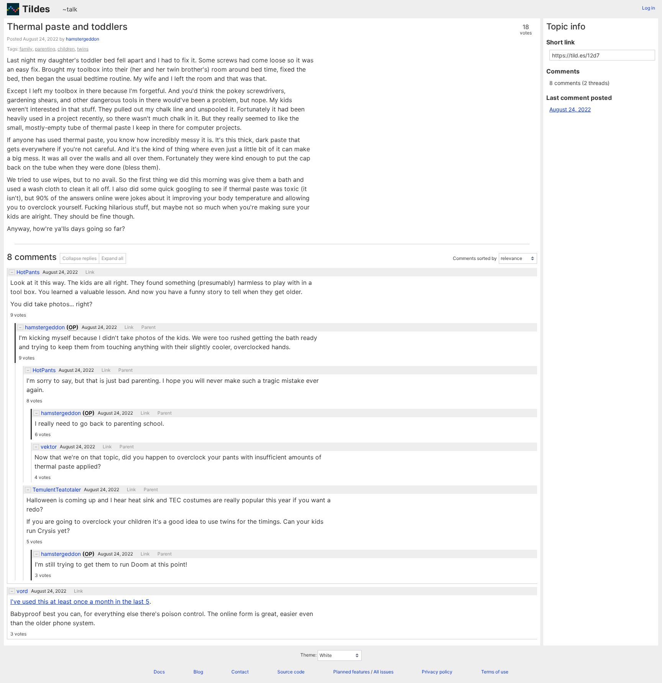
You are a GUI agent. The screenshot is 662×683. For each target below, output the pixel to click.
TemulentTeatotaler (57, 489)
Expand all (112, 258)
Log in (648, 8)
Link (90, 272)
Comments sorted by (475, 258)
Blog (198, 672)
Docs (159, 672)
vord (22, 591)
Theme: (308, 655)
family (26, 49)
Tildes (36, 9)
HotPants (27, 272)
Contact (240, 672)
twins (82, 49)
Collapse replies (79, 258)
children (66, 49)
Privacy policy (437, 672)
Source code (291, 672)
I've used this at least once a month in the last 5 (79, 601)
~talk (69, 9)
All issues (383, 672)
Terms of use (494, 672)
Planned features (351, 672)
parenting (45, 49)
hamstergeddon (82, 39)
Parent (148, 327)
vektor (49, 446)
